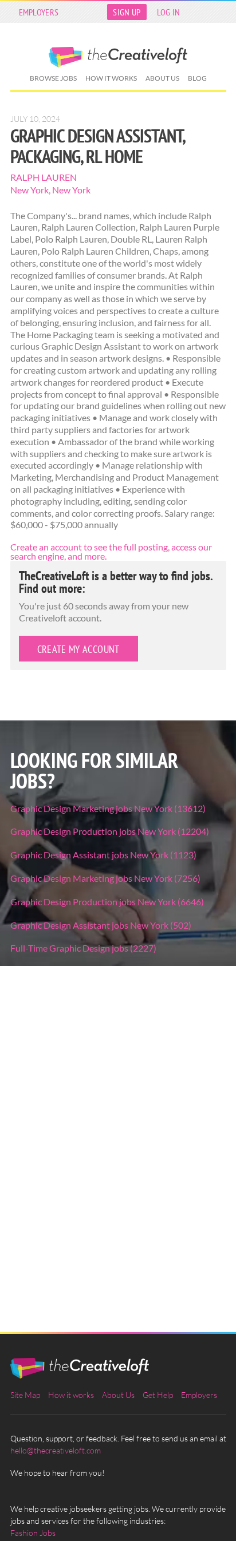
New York (29, 189)
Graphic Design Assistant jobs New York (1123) (103, 854)
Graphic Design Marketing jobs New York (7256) (105, 878)
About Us (162, 78)
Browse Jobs (53, 78)
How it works (111, 78)
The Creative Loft (118, 57)
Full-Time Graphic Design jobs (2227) (83, 947)
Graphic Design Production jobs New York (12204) (109, 831)
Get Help (158, 1395)
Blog (197, 78)
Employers (39, 12)
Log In (168, 12)
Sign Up (126, 12)
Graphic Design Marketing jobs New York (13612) (108, 808)
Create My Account (78, 649)
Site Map (25, 1395)
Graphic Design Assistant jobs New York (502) (100, 925)
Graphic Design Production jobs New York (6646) (107, 901)
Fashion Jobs (33, 1533)
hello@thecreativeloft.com (55, 1450)
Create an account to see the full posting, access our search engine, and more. (111, 551)
